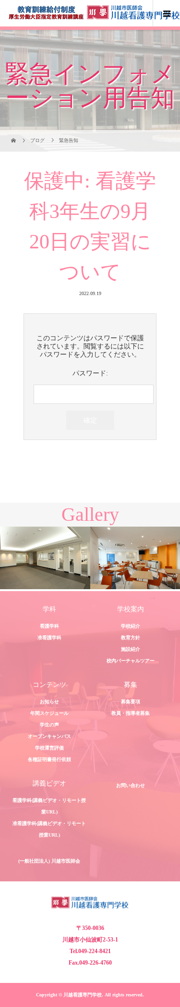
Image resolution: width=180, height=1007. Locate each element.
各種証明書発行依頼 (49, 759)
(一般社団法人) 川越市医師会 (49, 861)
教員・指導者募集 (130, 713)
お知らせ (49, 701)
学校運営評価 (49, 747)
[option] (45, 558)
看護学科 (49, 626)
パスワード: (90, 373)
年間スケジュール (49, 713)
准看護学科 (49, 637)
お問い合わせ (130, 785)
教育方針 (130, 637)
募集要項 (130, 701)
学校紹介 (130, 626)
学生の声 (49, 724)
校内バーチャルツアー (131, 660)
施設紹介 (130, 649)
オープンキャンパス (49, 736)
